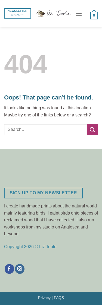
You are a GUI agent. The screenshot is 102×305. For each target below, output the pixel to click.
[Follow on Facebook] (9, 269)
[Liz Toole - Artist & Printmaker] (53, 13)
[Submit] (92, 129)
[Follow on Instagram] (19, 269)
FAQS (59, 297)
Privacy (44, 297)
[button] (79, 15)
